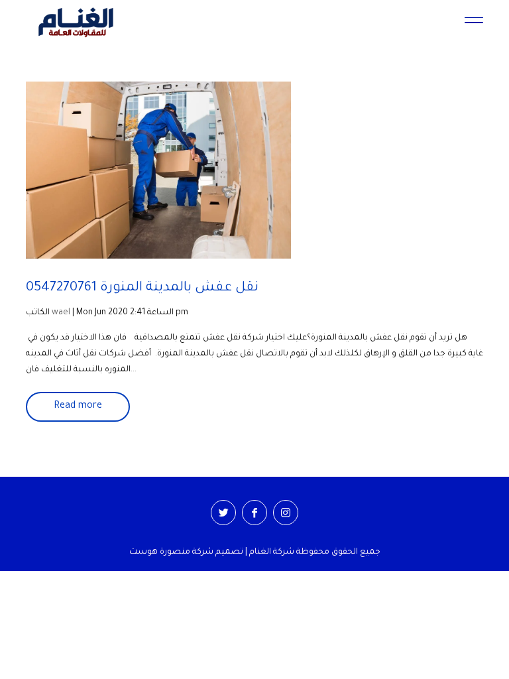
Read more (78, 406)
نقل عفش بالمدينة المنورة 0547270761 (142, 288)
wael (61, 313)
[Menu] (474, 22)
